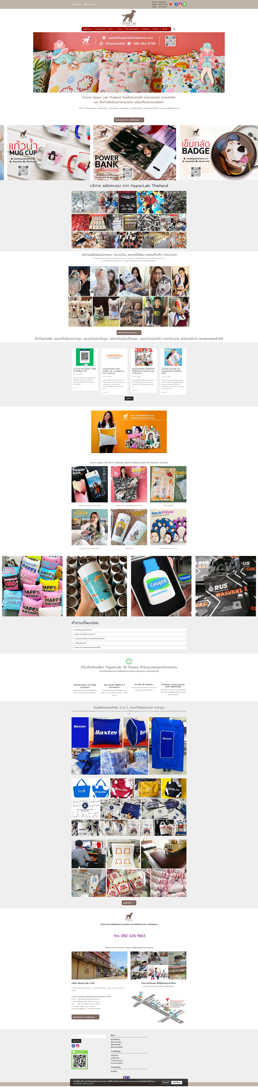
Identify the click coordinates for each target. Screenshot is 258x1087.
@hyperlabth (162, 2)
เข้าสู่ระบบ (77, 4)
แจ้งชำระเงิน (115, 1058)
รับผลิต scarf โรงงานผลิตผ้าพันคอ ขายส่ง (129, 505)
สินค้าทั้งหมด (115, 1039)
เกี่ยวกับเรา (115, 1055)
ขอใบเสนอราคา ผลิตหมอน (127, 120)
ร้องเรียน (114, 1071)
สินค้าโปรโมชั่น (116, 1044)
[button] (174, 29)
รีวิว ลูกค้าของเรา (132, 29)
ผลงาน (120, 29)
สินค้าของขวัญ (116, 1042)
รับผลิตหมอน (87, 29)
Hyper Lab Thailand (88, 1006)
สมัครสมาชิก (90, 4)
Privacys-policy (117, 1063)
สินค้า (111, 29)
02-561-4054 (163, 7)
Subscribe (76, 1041)
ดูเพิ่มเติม (76, 388)
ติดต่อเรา (155, 29)
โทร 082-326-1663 (129, 935)
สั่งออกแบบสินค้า (117, 1047)
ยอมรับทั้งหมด (176, 1082)
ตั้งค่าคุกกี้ (166, 1082)
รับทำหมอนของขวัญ (127, 332)
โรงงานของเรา (100, 29)
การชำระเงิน (145, 29)
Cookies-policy (117, 1060)
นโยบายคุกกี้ (89, 1083)
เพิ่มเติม (165, 29)
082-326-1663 (163, 4)
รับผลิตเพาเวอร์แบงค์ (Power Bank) (90, 505)
